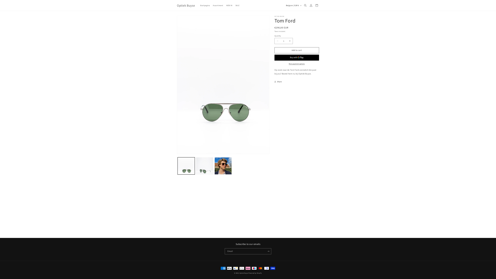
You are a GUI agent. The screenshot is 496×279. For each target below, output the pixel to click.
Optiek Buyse (243, 273)
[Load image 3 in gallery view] (223, 166)
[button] (305, 5)
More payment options (297, 64)
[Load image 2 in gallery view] (204, 166)
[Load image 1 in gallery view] (186, 166)
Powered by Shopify (255, 273)
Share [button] (279, 81)
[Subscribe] (268, 251)
